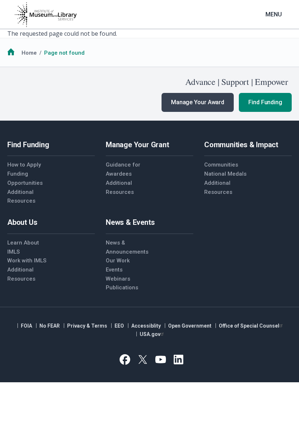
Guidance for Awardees (123, 169)
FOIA (26, 326)
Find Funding (265, 102)
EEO (119, 326)
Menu (273, 14)
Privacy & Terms (87, 326)
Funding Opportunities (25, 178)
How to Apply (24, 164)
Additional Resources (21, 196)
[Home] (46, 14)
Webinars (118, 278)
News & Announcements (127, 247)
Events (114, 269)
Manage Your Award (197, 102)
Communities (221, 164)
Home (29, 53)
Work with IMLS (26, 260)
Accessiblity (146, 326)
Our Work (118, 260)
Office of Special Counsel (249, 326)
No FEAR (49, 326)
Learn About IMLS (23, 247)
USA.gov (150, 334)
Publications (122, 287)
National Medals (225, 174)
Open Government (189, 326)
